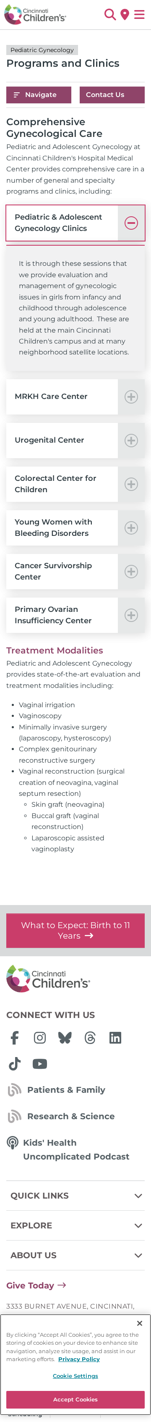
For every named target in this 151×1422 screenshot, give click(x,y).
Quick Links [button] (39, 1196)
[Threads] (90, 1038)
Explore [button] (31, 1225)
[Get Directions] (124, 15)
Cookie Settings (75, 1375)
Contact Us (105, 95)
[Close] (139, 1323)
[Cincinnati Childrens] (75, 979)
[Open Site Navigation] (139, 15)
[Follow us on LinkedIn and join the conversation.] (115, 1038)
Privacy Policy (79, 1359)
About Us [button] (33, 1255)
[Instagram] (39, 1038)
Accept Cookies (75, 1399)
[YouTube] (39, 1064)
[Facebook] (14, 1038)
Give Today (30, 1285)
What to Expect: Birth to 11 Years (75, 930)
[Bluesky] (65, 1038)
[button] (110, 15)
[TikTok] (14, 1064)
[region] (75, 1364)
